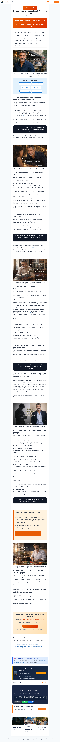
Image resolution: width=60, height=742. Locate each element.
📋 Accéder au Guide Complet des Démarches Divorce (28, 534)
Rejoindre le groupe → (42, 708)
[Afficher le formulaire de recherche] (12, 2)
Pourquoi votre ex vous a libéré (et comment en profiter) (27, 644)
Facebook (31, 701)
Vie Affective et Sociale (30, 7)
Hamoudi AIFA (16, 15)
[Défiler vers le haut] (57, 739)
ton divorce (25, 115)
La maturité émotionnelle (24, 83)
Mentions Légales (49, 738)
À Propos (41, 738)
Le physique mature (36, 87)
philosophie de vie (34, 247)
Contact (36, 738)
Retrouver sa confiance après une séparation (24, 647)
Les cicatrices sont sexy (25, 91)
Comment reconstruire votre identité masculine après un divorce (28, 646)
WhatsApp (25, 701)
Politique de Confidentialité (23, 739)
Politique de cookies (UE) (36, 739)
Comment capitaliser (37, 91)
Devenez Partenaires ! (20, 738)
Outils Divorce (29, 738)
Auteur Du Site (10, 738)
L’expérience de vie (25, 87)
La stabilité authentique (37, 83)
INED (30, 312)
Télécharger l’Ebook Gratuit (30, 626)
